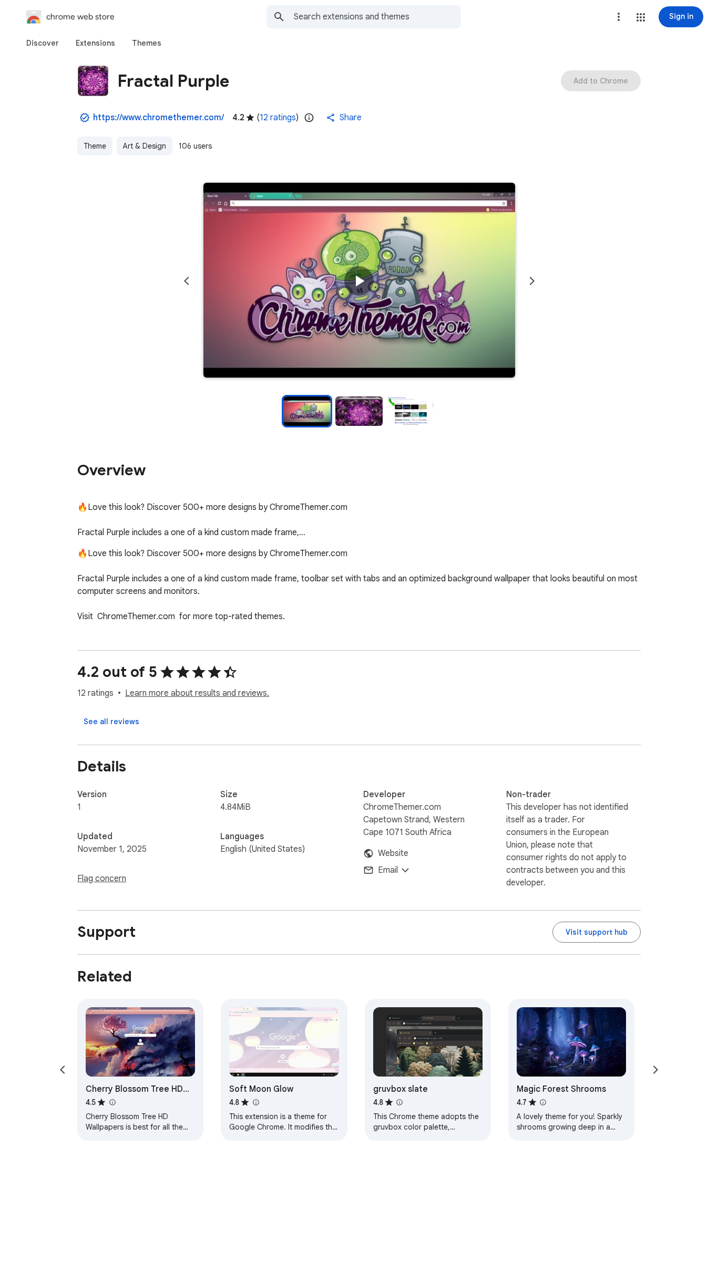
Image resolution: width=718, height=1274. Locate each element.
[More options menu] (618, 16)
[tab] (42, 43)
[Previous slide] (186, 280)
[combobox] (377, 17)
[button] (640, 17)
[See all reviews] (111, 721)
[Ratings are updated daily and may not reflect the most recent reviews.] (309, 117)
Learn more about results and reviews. (197, 693)
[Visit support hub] (596, 932)
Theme (95, 146)
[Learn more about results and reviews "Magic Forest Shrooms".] (543, 1102)
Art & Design (144, 146)
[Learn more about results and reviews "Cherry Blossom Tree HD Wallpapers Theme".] (112, 1102)
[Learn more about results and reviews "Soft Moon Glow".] (255, 1102)
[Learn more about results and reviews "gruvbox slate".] (399, 1102)
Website (393, 853)
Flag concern (101, 878)
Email (388, 870)
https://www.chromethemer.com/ (158, 117)
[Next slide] (531, 280)
